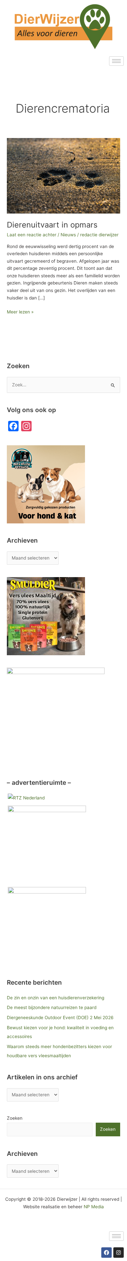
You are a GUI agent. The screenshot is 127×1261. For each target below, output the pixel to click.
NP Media (94, 1206)
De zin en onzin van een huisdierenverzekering (55, 997)
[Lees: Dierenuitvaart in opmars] (63, 175)
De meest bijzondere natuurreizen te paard (51, 1007)
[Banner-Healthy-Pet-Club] (47, 844)
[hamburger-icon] (116, 61)
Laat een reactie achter (31, 234)
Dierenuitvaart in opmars (52, 224)
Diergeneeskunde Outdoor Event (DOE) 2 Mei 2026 (60, 1017)
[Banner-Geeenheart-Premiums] (47, 925)
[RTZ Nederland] (26, 797)
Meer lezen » (20, 311)
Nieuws (68, 234)
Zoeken (14, 1118)
